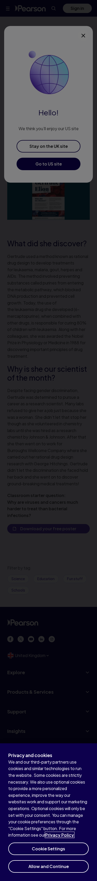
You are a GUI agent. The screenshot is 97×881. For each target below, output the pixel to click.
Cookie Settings (48, 848)
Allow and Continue (48, 866)
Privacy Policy (59, 835)
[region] (48, 812)
